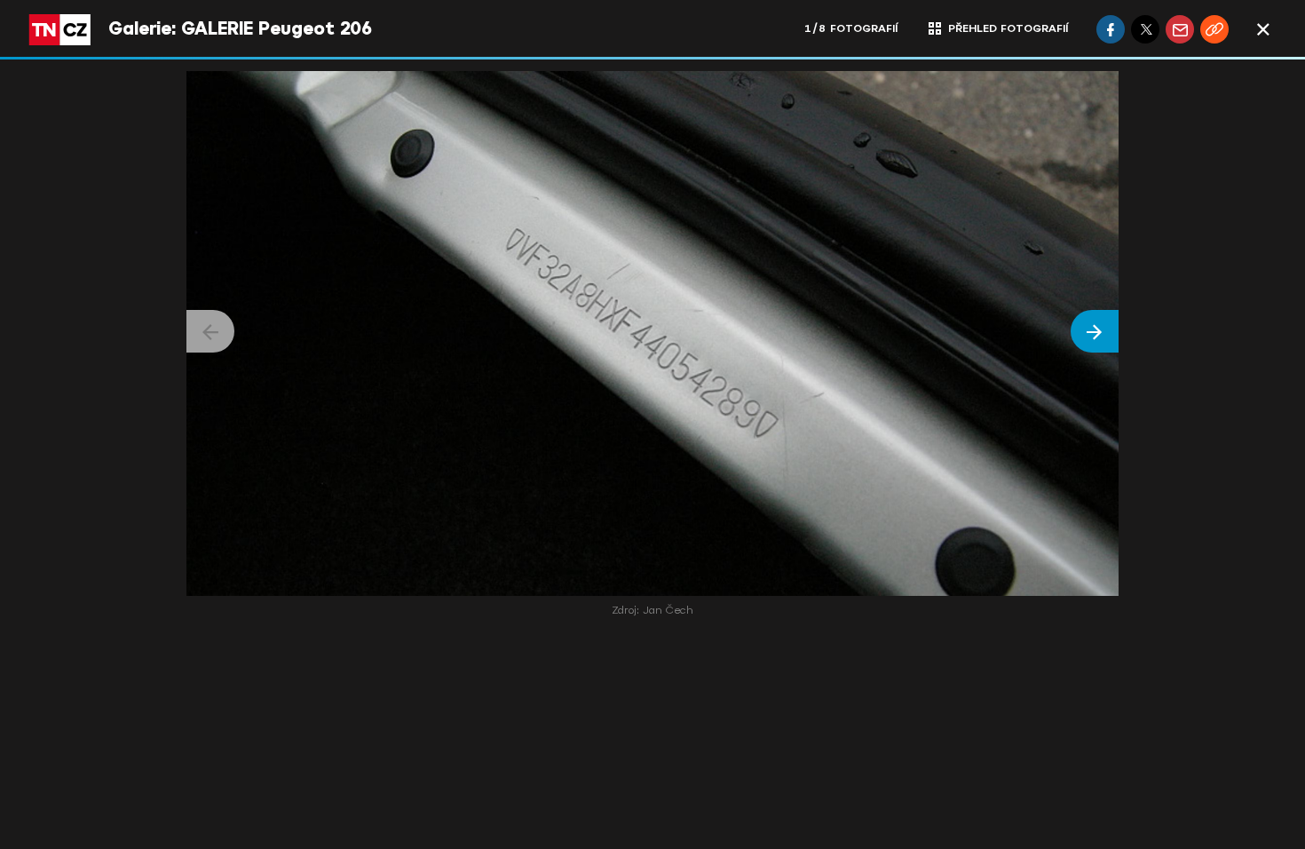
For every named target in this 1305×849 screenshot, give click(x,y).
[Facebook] (1110, 29)
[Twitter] (1145, 29)
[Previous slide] (210, 331)
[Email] (1180, 29)
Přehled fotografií (1008, 28)
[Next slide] (1095, 331)
